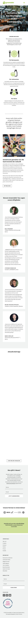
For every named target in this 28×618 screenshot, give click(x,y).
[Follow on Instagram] (7, 595)
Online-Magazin (6, 563)
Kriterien (4, 545)
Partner (4, 547)
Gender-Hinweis (19, 614)
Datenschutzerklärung (11, 483)
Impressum (16, 612)
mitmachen (7, 186)
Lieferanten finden (6, 559)
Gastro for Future (6, 569)
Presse (4, 548)
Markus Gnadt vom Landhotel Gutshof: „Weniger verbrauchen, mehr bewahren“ (14, 373)
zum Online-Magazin (14, 460)
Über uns (4, 541)
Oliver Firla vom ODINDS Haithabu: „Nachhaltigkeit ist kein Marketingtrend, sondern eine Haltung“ (13, 443)
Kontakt (4, 550)
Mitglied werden (6, 561)
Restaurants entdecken (7, 557)
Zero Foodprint (6, 565)
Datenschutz (21, 612)
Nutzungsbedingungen (10, 614)
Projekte (4, 543)
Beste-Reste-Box (6, 567)
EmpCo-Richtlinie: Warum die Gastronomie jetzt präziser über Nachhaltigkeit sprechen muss (14, 407)
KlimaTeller (5, 570)
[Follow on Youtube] (10, 595)
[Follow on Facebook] (4, 595)
